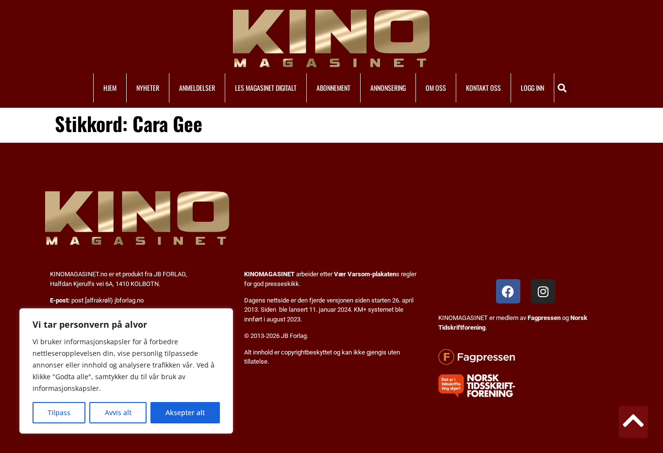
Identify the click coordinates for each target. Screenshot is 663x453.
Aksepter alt (185, 412)
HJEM (109, 88)
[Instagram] (543, 291)
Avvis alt (118, 412)
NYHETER (147, 88)
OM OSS (436, 88)
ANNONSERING (388, 88)
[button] (562, 88)
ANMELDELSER (197, 88)
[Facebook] (508, 291)
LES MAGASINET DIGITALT (266, 88)
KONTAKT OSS (483, 88)
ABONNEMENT (333, 88)
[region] (126, 371)
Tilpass (59, 412)
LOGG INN (532, 88)
